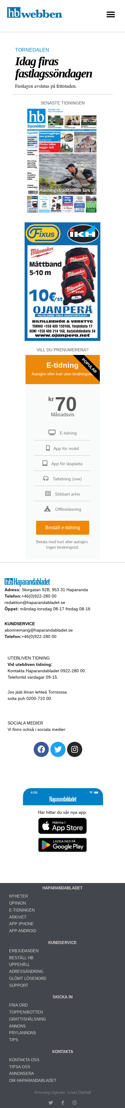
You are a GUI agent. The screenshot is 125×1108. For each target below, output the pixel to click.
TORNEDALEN (32, 50)
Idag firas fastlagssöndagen (53, 67)
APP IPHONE (21, 924)
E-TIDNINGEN (22, 910)
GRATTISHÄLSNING (27, 1019)
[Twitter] (58, 749)
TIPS (13, 1040)
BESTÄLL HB (21, 958)
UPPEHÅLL (19, 964)
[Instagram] (74, 749)
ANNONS (17, 1026)
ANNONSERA (21, 1073)
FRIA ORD (18, 1005)
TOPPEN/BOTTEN (26, 1012)
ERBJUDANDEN (24, 951)
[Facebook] (41, 749)
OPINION (17, 903)
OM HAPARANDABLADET (32, 1080)
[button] (110, 14)
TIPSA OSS (19, 1067)
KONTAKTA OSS (24, 1060)
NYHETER (18, 896)
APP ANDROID (22, 931)
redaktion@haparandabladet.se (35, 602)
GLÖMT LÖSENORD (27, 978)
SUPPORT (18, 985)
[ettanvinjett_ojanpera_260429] (62, 340)
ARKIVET (17, 917)
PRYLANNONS (22, 1033)
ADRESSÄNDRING (26, 971)
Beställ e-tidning (62, 527)
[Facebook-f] (62, 1102)
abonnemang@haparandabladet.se (39, 630)
